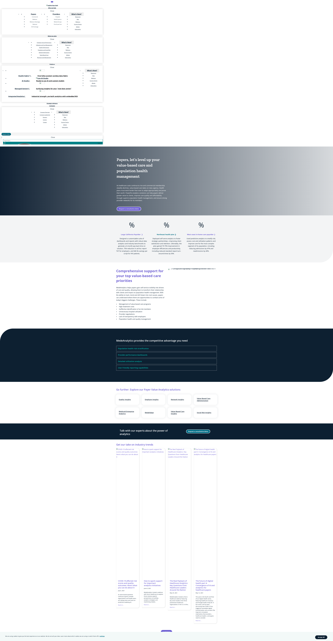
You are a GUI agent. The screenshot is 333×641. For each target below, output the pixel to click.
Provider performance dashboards (132, 355)
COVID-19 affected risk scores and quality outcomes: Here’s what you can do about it (127, 584)
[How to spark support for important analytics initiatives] (153, 452)
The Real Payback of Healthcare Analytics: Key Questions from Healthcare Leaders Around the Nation (179, 585)
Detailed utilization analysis (130, 361)
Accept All (321, 637)
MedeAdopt (149, 413)
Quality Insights (125, 399)
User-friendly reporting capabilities (133, 368)
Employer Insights (152, 399)
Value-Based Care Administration (203, 399)
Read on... (121, 605)
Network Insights (177, 399)
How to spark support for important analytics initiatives (153, 583)
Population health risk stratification (133, 348)
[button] (198, 431)
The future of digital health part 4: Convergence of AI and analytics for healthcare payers (205, 585)
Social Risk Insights (204, 413)
